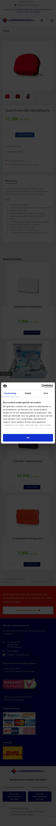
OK (28, 437)
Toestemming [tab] (10, 393)
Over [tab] (46, 393)
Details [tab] (28, 393)
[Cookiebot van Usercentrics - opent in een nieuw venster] (41, 386)
